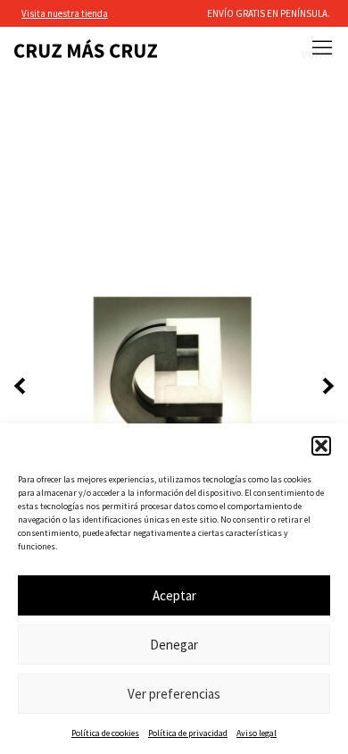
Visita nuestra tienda (64, 13)
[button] (321, 446)
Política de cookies (105, 733)
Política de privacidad (188, 733)
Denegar (174, 644)
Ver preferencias (174, 693)
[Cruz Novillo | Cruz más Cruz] (85, 49)
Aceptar (174, 595)
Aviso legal (256, 733)
